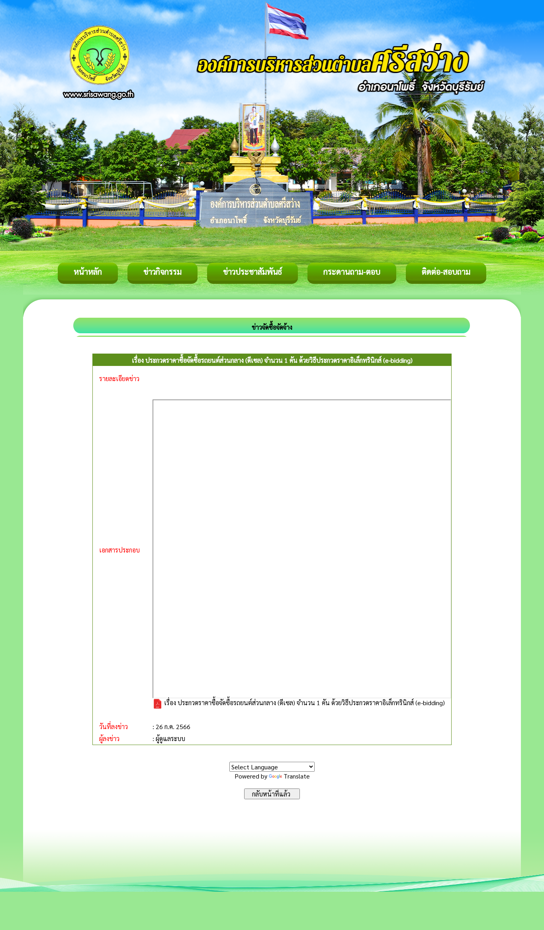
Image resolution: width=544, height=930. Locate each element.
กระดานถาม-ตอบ (351, 271)
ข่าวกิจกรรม (162, 271)
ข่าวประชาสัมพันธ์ (252, 271)
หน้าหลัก (88, 271)
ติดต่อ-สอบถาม (446, 271)
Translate (297, 776)
